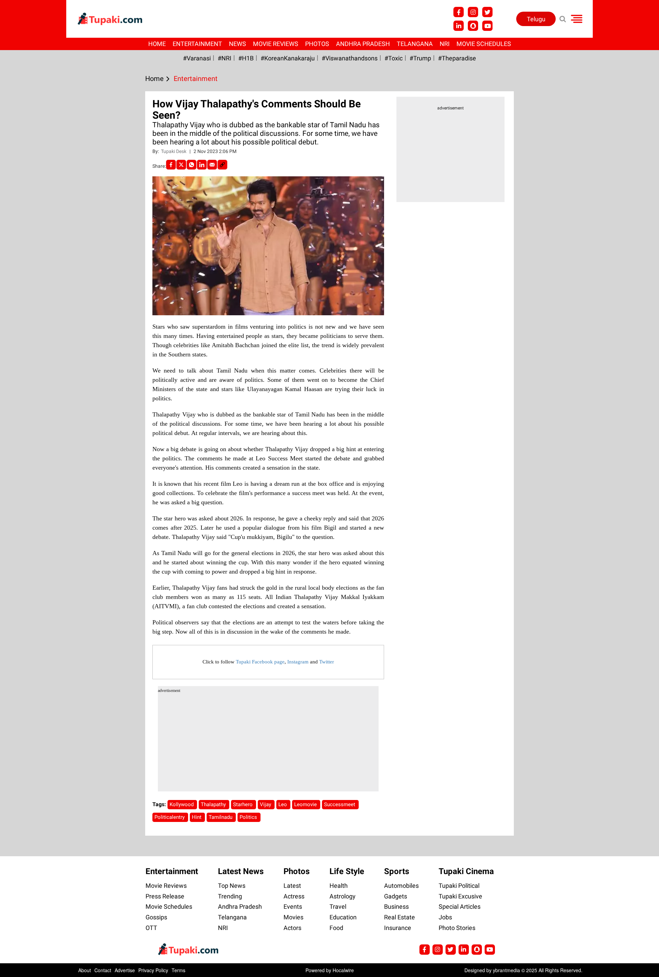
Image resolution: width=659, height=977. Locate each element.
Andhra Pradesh (363, 43)
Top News (231, 885)
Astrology (343, 896)
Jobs (445, 917)
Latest (292, 885)
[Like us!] (458, 12)
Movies (293, 917)
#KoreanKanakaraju (288, 58)
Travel (338, 906)
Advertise (125, 970)
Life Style (347, 871)
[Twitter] (181, 165)
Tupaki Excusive (460, 896)
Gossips (156, 917)
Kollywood (182, 804)
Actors (292, 927)
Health (339, 885)
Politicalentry (170, 817)
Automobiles (401, 885)
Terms (178, 970)
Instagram (298, 661)
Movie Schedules (483, 43)
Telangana (415, 43)
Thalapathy (214, 804)
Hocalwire (343, 970)
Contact (102, 970)
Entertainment (197, 43)
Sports (396, 871)
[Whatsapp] (191, 165)
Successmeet (340, 804)
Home (157, 43)
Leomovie (306, 804)
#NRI (224, 58)
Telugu (536, 19)
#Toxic (393, 58)
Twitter (326, 661)
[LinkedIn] (202, 165)
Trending (230, 896)
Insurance (397, 927)
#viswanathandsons (350, 58)
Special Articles (460, 906)
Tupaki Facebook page (260, 661)
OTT (151, 927)
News (237, 43)
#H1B (246, 58)
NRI (445, 43)
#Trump (420, 58)
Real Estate (399, 917)
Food (336, 927)
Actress (294, 896)
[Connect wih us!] (458, 26)
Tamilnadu (221, 817)
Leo (283, 804)
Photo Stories (457, 927)
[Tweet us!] (473, 12)
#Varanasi (197, 58)
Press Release (165, 896)
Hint (197, 817)
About (84, 970)
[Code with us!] (473, 26)
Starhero (243, 804)
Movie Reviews (275, 43)
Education (343, 917)
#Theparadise (457, 58)
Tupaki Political (459, 885)
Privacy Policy (153, 970)
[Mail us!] (487, 26)
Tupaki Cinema (466, 871)
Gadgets (395, 896)
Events (293, 906)
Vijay (266, 804)
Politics (249, 817)
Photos (317, 43)
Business (396, 906)
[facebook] (171, 165)
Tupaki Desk (174, 151)
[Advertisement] (30, 298)
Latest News (241, 871)
